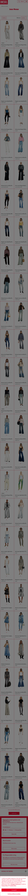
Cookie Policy (13, 885)
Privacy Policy (5, 885)
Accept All (14, 890)
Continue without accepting (14, 893)
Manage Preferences (16, 884)
